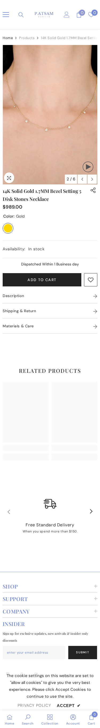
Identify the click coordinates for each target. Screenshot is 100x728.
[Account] (67, 15)
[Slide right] (91, 511)
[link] (90, 279)
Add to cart (41, 279)
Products (27, 38)
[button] (82, 179)
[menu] (6, 14)
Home (8, 38)
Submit (82, 652)
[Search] (21, 15)
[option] (50, 114)
